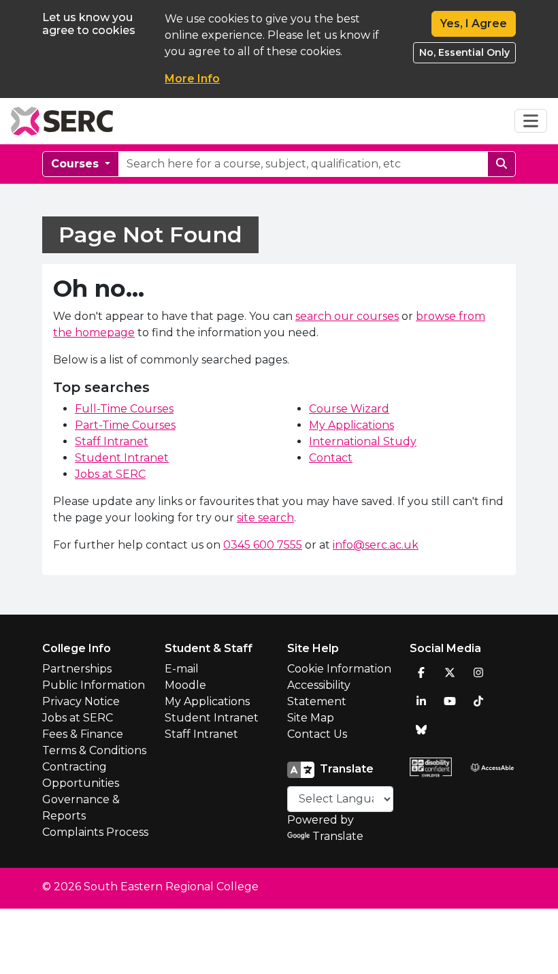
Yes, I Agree (473, 23)
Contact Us (317, 734)
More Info (192, 78)
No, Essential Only (464, 52)
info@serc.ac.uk (376, 544)
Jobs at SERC (110, 474)
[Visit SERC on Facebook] (421, 672)
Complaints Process (95, 832)
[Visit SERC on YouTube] (449, 701)
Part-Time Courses (125, 425)
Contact (330, 457)
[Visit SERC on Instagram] (478, 672)
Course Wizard (349, 408)
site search (265, 517)
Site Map (310, 717)
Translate (337, 836)
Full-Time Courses (124, 408)
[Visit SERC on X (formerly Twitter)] (449, 672)
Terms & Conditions (94, 750)
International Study (362, 441)
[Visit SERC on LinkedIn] (421, 701)
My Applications (351, 425)
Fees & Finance (82, 734)
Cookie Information (339, 668)
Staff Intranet (111, 441)
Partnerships (77, 668)
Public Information (93, 685)
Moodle (185, 685)
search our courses (347, 316)
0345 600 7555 (262, 544)
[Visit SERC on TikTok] (478, 701)
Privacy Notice (81, 701)
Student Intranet (122, 457)
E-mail (182, 668)
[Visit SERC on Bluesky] (421, 729)
